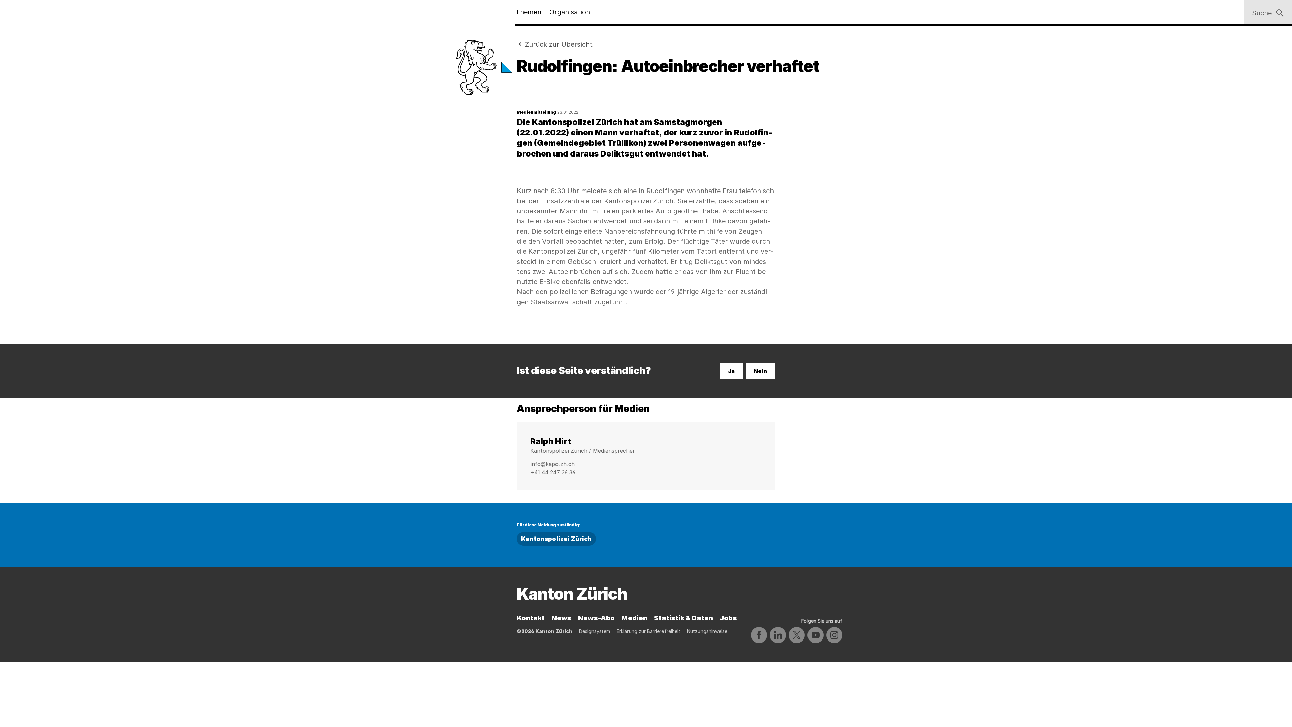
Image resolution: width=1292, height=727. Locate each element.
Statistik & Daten (683, 618)
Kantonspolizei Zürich (556, 538)
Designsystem (594, 631)
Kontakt (531, 618)
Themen (528, 12)
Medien (634, 618)
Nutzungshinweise (707, 631)
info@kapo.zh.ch (552, 464)
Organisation (569, 12)
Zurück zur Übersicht (559, 44)
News (561, 618)
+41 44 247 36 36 (552, 472)
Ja (731, 371)
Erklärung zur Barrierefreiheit (648, 631)
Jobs (728, 618)
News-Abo (596, 618)
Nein (760, 371)
